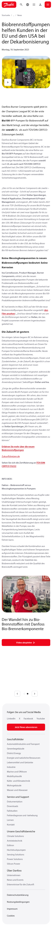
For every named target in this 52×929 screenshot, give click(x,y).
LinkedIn (11, 718)
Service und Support (18, 796)
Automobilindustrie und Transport (23, 744)
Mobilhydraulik (14, 776)
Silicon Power (13, 863)
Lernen (10, 819)
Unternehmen (13, 875)
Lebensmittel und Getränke (20, 762)
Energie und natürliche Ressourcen (23, 757)
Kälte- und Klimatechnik (18, 780)
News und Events (15, 879)
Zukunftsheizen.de (11, 456)
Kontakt (11, 824)
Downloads (12, 806)
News (19, 15)
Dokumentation (14, 801)
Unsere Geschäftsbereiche (21, 831)
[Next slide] (35, 694)
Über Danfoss (14, 870)
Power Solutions (15, 859)
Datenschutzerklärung (17, 894)
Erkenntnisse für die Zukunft (20, 884)
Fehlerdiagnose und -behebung (22, 815)
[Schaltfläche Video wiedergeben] (7, 82)
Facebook (28, 718)
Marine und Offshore (17, 771)
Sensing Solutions (15, 854)
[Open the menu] (48, 4)
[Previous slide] (17, 694)
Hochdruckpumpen (16, 849)
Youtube (41, 718)
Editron (10, 845)
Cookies (11, 915)
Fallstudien (12, 810)
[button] (34, 4)
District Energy (14, 753)
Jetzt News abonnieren (26, 727)
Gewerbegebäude (15, 748)
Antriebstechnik (14, 840)
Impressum (12, 908)
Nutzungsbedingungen (18, 901)
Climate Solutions (15, 836)
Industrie (11, 767)
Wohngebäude (14, 785)
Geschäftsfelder (15, 739)
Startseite (6, 15)
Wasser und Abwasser (17, 790)
